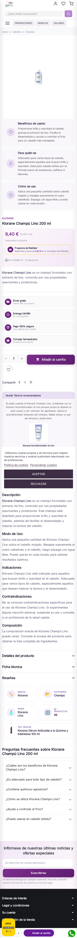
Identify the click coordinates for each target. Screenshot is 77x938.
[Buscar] (68, 13)
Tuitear (25, 382)
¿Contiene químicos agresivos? (27, 789)
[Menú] (7, 23)
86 (55, 715)
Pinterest (31, 382)
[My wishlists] (63, 3)
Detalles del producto (18, 656)
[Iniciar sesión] (55, 3)
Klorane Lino (23, 713)
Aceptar (38, 474)
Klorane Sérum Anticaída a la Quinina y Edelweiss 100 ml (43, 732)
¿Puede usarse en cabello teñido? (28, 819)
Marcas (43, 23)
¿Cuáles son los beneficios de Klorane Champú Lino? (31, 767)
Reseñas (8, 678)
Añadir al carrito (51, 359)
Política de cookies (16, 465)
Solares (59, 23)
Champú (59, 695)
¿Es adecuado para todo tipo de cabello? (34, 779)
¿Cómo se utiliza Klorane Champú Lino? (33, 799)
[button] (5, 358)
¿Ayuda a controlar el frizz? (24, 809)
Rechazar (38, 484)
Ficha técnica (12, 667)
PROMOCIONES (23, 23)
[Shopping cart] (71, 3)
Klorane (8, 218)
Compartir (19, 382)
